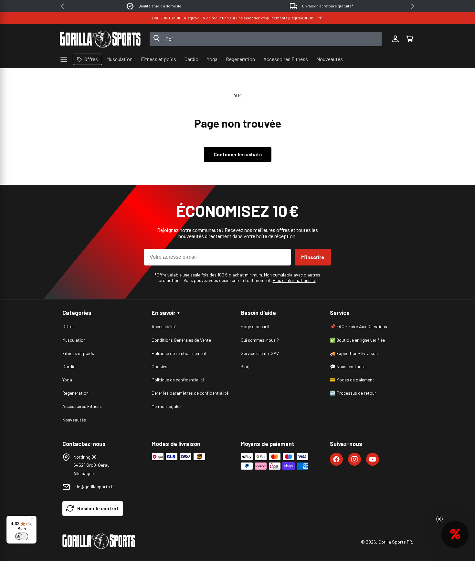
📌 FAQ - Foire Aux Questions (358, 326)
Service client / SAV (260, 353)
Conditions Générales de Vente (181, 340)
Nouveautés (74, 419)
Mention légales (167, 406)
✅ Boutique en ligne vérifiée (357, 340)
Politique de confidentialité (178, 379)
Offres (68, 326)
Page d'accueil (255, 326)
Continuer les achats (238, 154)
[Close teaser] (439, 519)
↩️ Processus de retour (353, 393)
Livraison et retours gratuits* (327, 6)
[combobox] (266, 39)
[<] (62, 6)
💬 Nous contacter (348, 366)
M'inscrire (312, 257)
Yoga (67, 379)
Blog (245, 366)
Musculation (74, 340)
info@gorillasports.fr (93, 486)
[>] (412, 6)
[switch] (21, 536)
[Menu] (33, 520)
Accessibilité (164, 326)
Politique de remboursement (179, 353)
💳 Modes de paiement (352, 379)
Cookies (159, 366)
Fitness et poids (78, 353)
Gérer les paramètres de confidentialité (190, 393)
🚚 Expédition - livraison (354, 353)
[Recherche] (157, 39)
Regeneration (75, 393)
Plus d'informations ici (294, 280)
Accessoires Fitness (82, 406)
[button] (409, 39)
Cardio (69, 366)
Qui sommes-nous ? (260, 340)
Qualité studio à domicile (160, 6)
